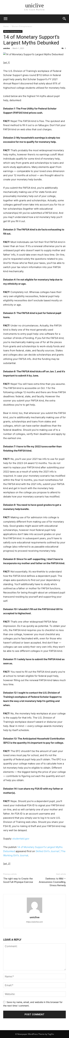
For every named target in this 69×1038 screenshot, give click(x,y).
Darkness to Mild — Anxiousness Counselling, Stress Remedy (52, 882)
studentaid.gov (20, 838)
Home (6, 26)
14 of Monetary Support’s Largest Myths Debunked (31, 40)
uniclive (6, 48)
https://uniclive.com (34, 922)
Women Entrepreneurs (22, 26)
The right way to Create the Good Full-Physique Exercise (18, 880)
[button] (64, 18)
